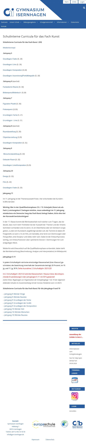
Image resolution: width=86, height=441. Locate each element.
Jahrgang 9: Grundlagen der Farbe (17, 300)
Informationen (62, 22)
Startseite (4, 22)
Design (5, 176)
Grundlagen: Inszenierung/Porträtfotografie (19, 76)
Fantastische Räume (10, 87)
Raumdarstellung (9, 132)
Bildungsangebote (29, 22)
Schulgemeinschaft (46, 22)
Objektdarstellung (10, 137)
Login (82, 2)
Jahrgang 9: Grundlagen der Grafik (17, 303)
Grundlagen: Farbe (10, 59)
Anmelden (72, 411)
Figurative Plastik (9, 104)
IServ (67, 2)
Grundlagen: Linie (9, 64)
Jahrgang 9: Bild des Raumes (15, 297)
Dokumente (75, 22)
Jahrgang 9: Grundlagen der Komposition (20, 306)
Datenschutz (50, 439)
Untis (74, 2)
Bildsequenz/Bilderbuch (12, 93)
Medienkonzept (9, 48)
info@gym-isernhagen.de (15, 434)
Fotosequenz (8, 109)
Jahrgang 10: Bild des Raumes (15, 315)
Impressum (35, 439)
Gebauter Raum (9, 159)
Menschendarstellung (11, 154)
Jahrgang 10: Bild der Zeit (14, 309)
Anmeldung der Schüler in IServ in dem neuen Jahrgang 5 (76, 336)
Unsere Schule (14, 22)
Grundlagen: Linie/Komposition (14, 165)
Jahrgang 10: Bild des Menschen (16, 312)
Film (4, 182)
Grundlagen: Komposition (12, 70)
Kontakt (3, 26)
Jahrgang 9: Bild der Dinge (14, 294)
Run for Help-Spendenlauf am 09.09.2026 (75, 360)
